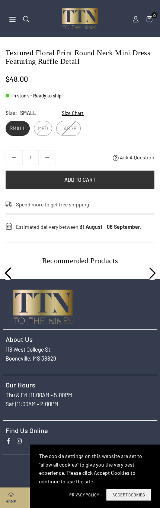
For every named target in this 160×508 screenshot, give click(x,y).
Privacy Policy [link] (84, 494)
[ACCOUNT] (136, 19)
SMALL (18, 128)
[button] (149, 19)
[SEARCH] (26, 18)
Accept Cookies (128, 494)
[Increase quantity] (47, 157)
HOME (11, 501)
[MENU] (12, 18)
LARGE (68, 128)
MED (43, 128)
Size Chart (73, 113)
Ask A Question (136, 157)
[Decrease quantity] (14, 157)
